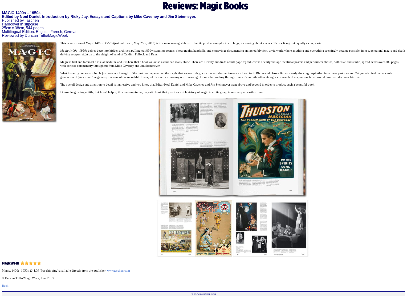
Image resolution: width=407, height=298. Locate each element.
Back (5, 285)
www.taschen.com (118, 270)
